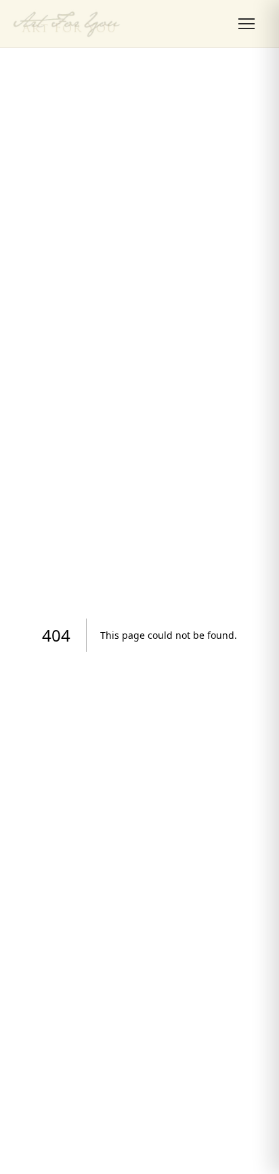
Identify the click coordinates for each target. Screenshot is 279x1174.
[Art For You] (67, 23)
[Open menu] (246, 23)
